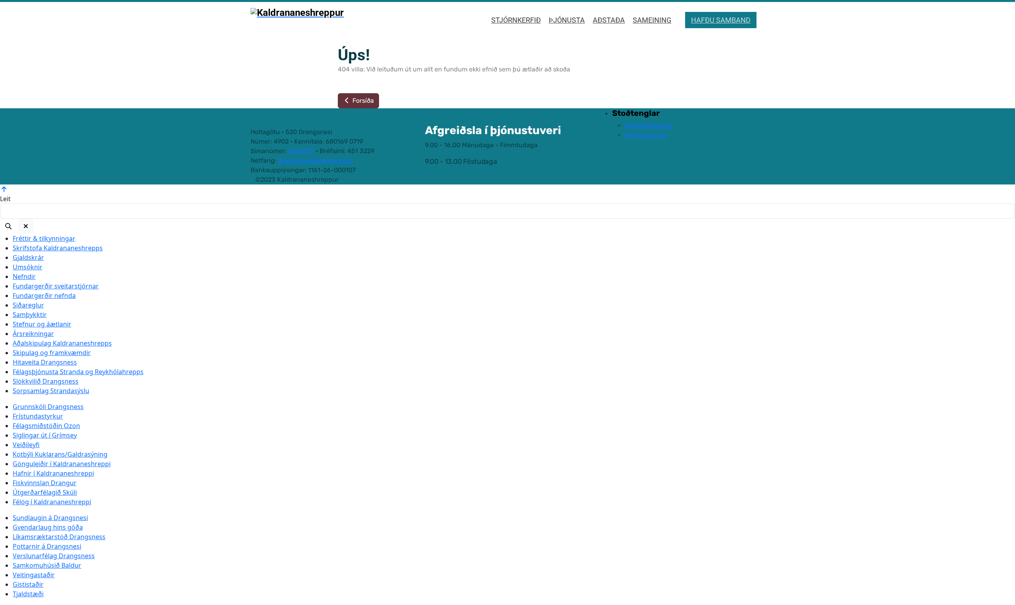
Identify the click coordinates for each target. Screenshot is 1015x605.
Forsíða (362, 100)
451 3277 (301, 151)
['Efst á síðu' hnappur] (4, 189)
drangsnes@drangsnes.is (315, 160)
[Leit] (8, 226)
